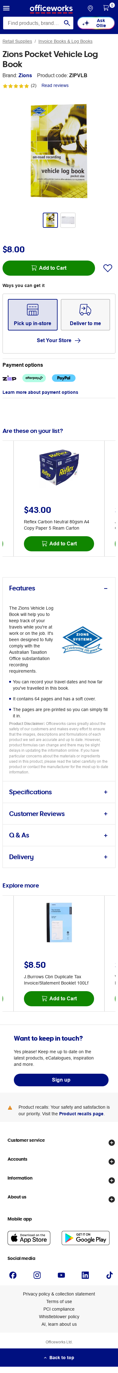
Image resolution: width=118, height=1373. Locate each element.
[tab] (59, 588)
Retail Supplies (17, 41)
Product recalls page (81, 1113)
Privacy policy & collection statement (59, 1294)
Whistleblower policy (59, 1316)
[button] (6, 9)
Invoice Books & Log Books (65, 41)
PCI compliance (59, 1309)
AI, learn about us (59, 1324)
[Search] (67, 23)
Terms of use (59, 1301)
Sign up (61, 1080)
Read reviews (55, 85)
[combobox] (38, 23)
